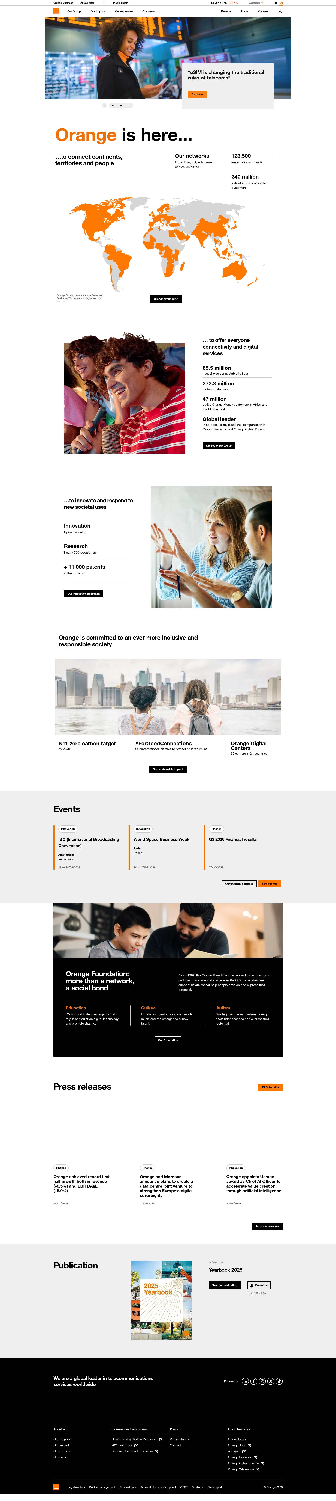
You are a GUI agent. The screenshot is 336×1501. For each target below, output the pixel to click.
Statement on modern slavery (132, 1451)
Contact (175, 1445)
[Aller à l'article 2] (121, 105)
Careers (263, 11)
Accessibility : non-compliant (158, 1487)
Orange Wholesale (241, 1469)
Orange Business (63, 2)
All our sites (87, 2)
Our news (148, 11)
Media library (120, 2)
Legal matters (76, 1487)
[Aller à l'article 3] (129, 106)
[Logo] (56, 11)
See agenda (269, 883)
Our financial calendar (239, 883)
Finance (226, 11)
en (281, 2)
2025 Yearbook (122, 1445)
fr (275, 2)
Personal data (127, 1487)
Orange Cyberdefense (243, 1463)
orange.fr (234, 1451)
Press (245, 11)
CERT (183, 1487)
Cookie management (102, 1487)
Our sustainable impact (170, 770)
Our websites (237, 1439)
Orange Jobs (237, 1445)
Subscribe (272, 1087)
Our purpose (62, 1439)
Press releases (180, 1439)
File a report (214, 1487)
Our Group (74, 11)
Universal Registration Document (135, 1439)
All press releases (267, 1226)
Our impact (98, 11)
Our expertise (124, 11)
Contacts (197, 1487)
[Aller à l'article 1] (112, 105)
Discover (197, 94)
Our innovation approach (85, 594)
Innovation (69, 830)
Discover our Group (220, 446)
